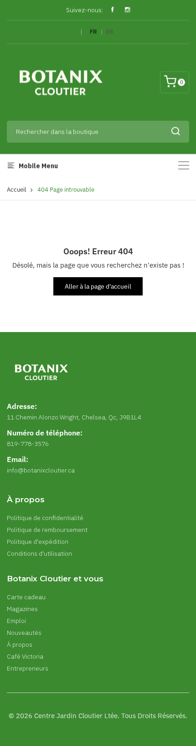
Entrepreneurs (27, 668)
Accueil (16, 189)
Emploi (16, 621)
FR (93, 31)
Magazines (22, 609)
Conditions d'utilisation (39, 553)
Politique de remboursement (47, 530)
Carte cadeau (26, 597)
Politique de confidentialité (45, 518)
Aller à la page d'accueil (98, 286)
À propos (19, 644)
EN (109, 31)
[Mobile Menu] (183, 165)
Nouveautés (24, 632)
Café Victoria (25, 656)
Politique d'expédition (37, 541)
